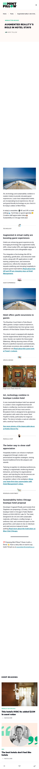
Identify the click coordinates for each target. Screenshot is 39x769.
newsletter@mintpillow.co (25, 547)
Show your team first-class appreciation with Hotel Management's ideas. (18, 481)
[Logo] (9, 5)
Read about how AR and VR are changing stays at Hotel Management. (19, 271)
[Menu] (36, 5)
